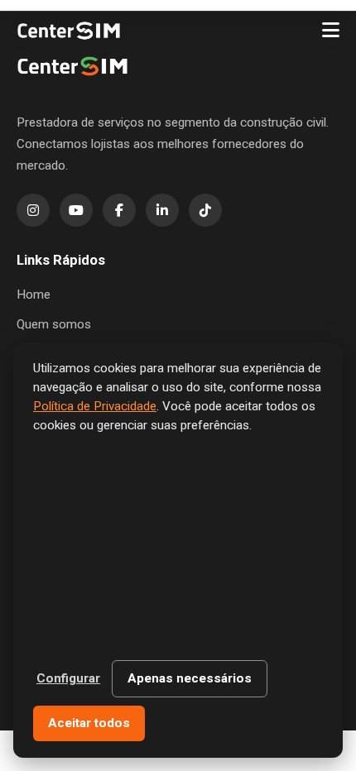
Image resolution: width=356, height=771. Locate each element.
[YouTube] (76, 210)
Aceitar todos (89, 723)
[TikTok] (205, 210)
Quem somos (54, 324)
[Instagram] (33, 210)
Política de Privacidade (94, 406)
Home (34, 294)
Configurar (68, 678)
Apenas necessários (189, 678)
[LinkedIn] (162, 210)
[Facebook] (119, 210)
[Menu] (330, 30)
